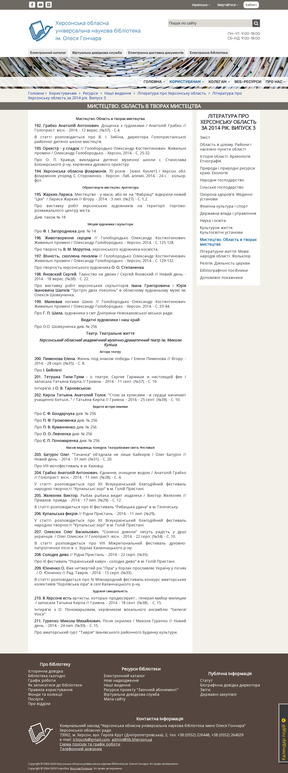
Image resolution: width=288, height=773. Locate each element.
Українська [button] (200, 5)
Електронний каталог (48, 53)
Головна (36, 93)
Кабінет (251, 5)
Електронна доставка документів (155, 53)
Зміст (205, 137)
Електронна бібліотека (209, 53)
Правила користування (50, 689)
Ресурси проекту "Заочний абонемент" (141, 689)
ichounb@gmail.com (91, 739)
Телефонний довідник (81, 748)
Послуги (35, 698)
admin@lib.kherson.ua (132, 739)
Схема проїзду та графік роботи (90, 744)
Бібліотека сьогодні (46, 675)
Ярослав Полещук (81, 768)
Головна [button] (153, 81)
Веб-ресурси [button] (247, 81)
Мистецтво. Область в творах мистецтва (228, 241)
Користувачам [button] (185, 81)
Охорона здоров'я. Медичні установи (226, 196)
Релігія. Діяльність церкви (225, 263)
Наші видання (117, 93)
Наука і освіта (213, 220)
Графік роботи (42, 680)
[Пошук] (256, 23)
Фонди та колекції (45, 694)
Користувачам (63, 93)
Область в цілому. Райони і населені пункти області (225, 146)
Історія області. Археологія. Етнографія (225, 158)
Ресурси (90, 93)
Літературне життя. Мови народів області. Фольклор (225, 253)
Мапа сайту (114, 698)
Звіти (205, 689)
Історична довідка (45, 671)
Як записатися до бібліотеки (55, 684)
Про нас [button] (274, 81)
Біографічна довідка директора (230, 684)
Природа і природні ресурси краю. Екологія (227, 170)
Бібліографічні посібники (224, 270)
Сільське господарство (222, 187)
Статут (206, 680)
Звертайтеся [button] (227, 5)
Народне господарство (222, 180)
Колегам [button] (218, 81)
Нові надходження (121, 680)
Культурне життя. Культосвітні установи (221, 230)
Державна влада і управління (228, 213)
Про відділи (39, 703)
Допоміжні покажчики (221, 277)
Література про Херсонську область (171, 93)
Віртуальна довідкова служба (97, 53)
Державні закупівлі (218, 694)
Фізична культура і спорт (224, 206)
